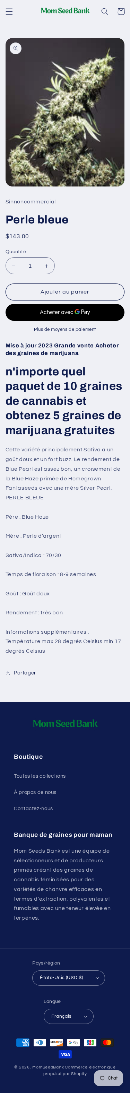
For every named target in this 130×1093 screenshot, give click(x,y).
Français (61, 1016)
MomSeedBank (48, 1067)
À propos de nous (35, 792)
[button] (9, 11)
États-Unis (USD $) (61, 977)
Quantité (16, 251)
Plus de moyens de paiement (65, 329)
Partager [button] (25, 672)
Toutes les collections (40, 776)
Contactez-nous (33, 808)
